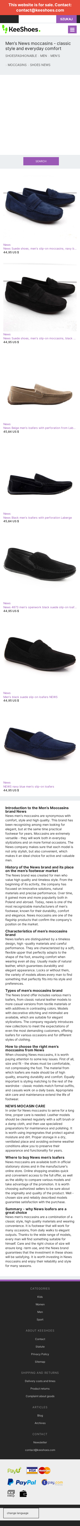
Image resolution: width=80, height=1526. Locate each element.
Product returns (40, 1388)
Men (40, 1312)
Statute (40, 1346)
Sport (40, 1319)
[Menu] (72, 29)
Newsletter (40, 1442)
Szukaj (66, 19)
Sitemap (40, 1361)
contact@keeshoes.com (40, 10)
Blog (40, 1415)
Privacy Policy (40, 1354)
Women (40, 1304)
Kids (40, 1296)
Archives (40, 1423)
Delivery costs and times (40, 1381)
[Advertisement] (40, 115)
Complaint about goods (40, 1396)
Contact (40, 1339)
